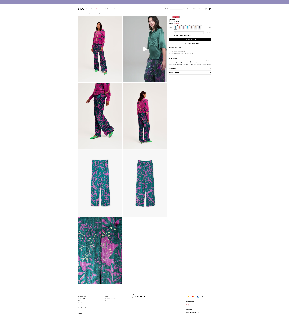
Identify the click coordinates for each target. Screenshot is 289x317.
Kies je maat (178, 33)
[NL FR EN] (189, 9)
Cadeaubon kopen (82, 305)
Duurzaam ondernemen (110, 298)
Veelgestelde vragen (82, 309)
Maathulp (80, 303)
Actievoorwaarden (82, 296)
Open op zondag (82, 307)
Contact (80, 313)
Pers (106, 305)
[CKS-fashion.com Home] (81, 9)
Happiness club (81, 298)
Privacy (106, 303)
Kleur (170, 27)
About (106, 296)
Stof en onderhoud (174, 72)
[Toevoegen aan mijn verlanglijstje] (209, 17)
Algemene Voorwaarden (110, 300)
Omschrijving (173, 58)
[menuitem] (87, 9)
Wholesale (107, 307)
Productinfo (172, 68)
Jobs (79, 311)
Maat (170, 33)
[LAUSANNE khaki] (175, 27)
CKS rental (80, 300)
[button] (87, 9)
